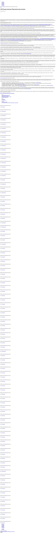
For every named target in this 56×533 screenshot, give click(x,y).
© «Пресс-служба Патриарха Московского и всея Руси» (7, 531)
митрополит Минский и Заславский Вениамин (15, 39)
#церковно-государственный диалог (6, 96)
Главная (1, 6)
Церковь (3, 526)
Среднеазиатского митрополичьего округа (46, 38)
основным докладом (3, 43)
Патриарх (3, 3)
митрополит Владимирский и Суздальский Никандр (17, 40)
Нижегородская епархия (50, 85)
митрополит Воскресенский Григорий (40, 39)
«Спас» (31, 91)
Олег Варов (3, 99)
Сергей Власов (4, 111)
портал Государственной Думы (27, 53)
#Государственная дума (5, 97)
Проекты (3, 4)
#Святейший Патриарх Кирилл (6, 95)
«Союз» (28, 91)
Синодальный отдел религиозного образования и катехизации (10, 102)
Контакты (3, 5)
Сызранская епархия (36, 84)
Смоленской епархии (28, 88)
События (3, 2)
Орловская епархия (38, 82)
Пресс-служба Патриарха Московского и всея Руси (7, 93)
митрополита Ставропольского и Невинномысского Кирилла (27, 25)
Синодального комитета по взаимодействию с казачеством (11, 25)
